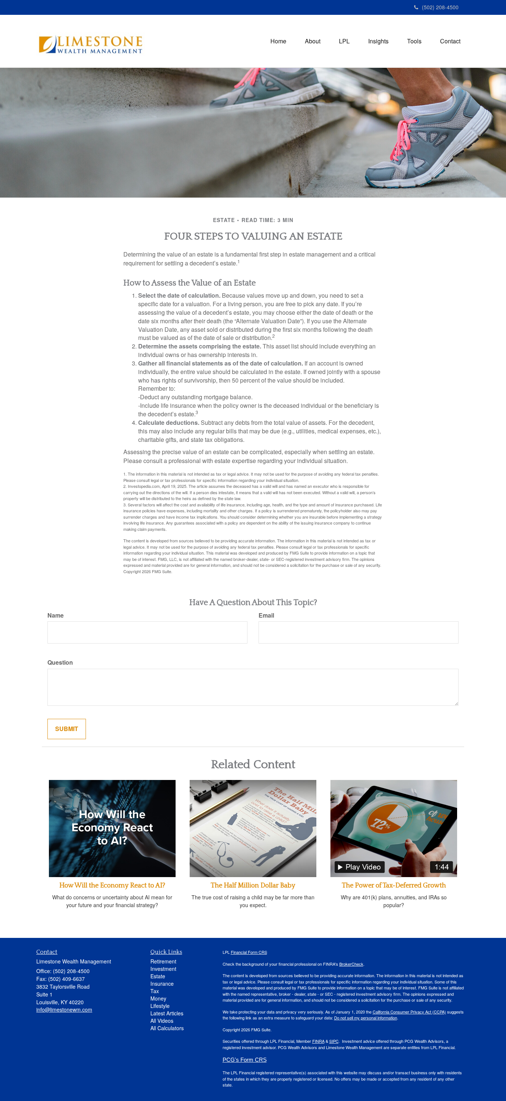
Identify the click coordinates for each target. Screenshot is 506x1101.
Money (158, 998)
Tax (154, 991)
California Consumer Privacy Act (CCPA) (409, 1012)
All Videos (161, 1020)
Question (60, 662)
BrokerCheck (351, 964)
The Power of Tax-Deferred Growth (394, 885)
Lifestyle (160, 1005)
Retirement (163, 961)
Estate (157, 976)
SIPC (334, 1041)
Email (266, 615)
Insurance (162, 983)
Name (55, 615)
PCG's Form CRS (245, 1060)
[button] (313, 41)
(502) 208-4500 (440, 7)
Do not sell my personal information (365, 1018)
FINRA (318, 1041)
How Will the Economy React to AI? (112, 885)
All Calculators (167, 1028)
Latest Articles (166, 1013)
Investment (163, 968)
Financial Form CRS (249, 952)
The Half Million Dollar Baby (253, 885)
